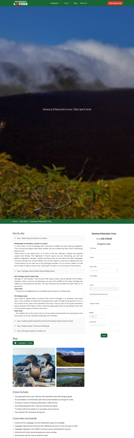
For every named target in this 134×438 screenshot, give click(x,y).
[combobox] (103, 298)
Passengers (93, 276)
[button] (48, 238)
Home (15, 221)
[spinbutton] (104, 280)
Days (91, 285)
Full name (93, 248)
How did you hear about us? (99, 294)
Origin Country (94, 303)
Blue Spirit (24, 221)
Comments (92, 322)
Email (91, 257)
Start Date (93, 267)
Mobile (91, 313)
